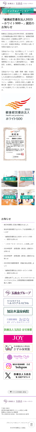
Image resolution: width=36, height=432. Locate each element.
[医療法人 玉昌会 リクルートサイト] (18, 3)
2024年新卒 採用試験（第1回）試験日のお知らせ (19, 257)
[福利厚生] (27, 205)
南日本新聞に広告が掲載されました (16, 225)
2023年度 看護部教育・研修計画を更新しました (19, 264)
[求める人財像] (27, 186)
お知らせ (6, 218)
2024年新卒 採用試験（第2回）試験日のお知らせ (18, 250)
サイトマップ (25, 423)
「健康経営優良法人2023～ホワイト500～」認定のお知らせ (18, 271)
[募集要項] (9, 205)
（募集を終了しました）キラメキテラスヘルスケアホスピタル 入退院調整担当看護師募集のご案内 (19, 280)
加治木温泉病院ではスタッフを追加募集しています (19, 230)
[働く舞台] (9, 186)
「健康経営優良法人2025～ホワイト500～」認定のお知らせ (18, 238)
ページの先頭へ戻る (19, 392)
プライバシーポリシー (13, 423)
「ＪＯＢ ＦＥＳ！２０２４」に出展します (19, 244)
